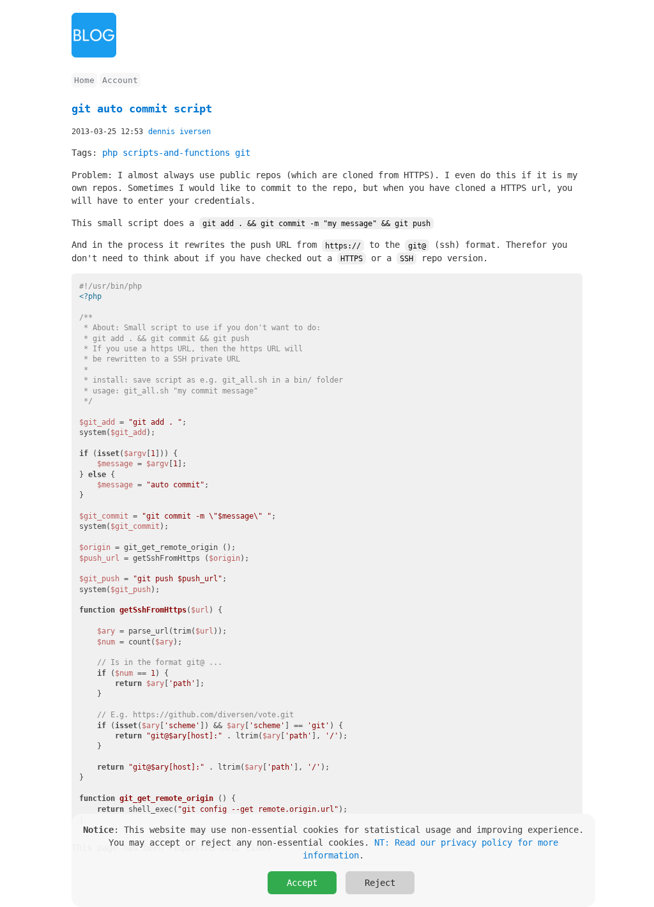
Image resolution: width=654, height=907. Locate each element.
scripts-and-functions (176, 153)
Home (84, 80)
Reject (380, 883)
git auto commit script (142, 108)
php (110, 153)
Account (120, 80)
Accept (302, 883)
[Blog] (94, 54)
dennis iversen (179, 131)
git (242, 153)
